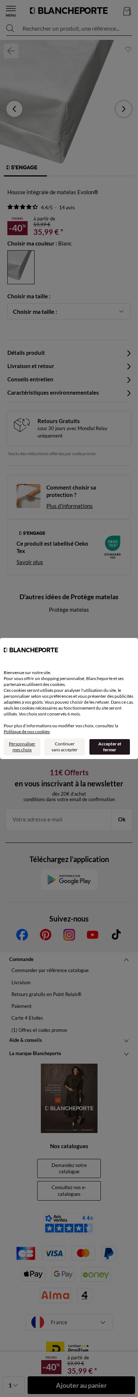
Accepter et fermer (109, 746)
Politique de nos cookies (27, 731)
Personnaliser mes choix (22, 746)
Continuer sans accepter (65, 746)
